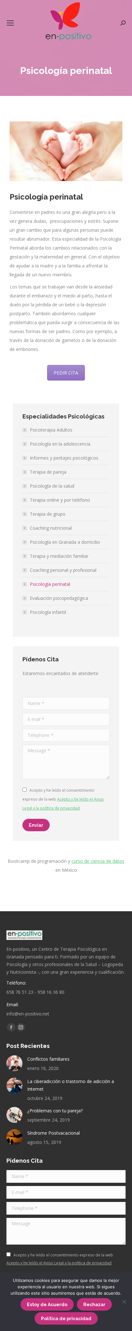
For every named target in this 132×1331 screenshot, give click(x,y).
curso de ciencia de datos (97, 861)
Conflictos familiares (48, 1059)
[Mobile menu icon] (10, 23)
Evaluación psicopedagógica (59, 598)
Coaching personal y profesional (63, 570)
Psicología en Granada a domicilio (65, 542)
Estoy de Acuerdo (47, 1304)
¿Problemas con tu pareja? (55, 1111)
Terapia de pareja (48, 472)
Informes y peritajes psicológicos (64, 458)
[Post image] (14, 1063)
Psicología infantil (48, 612)
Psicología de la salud (52, 486)
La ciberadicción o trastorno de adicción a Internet (70, 1085)
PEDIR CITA (66, 373)
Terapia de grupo (47, 514)
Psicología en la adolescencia (60, 444)
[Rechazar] (124, 1301)
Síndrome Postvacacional (53, 1133)
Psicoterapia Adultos (51, 430)
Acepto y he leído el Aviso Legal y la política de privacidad (58, 1263)
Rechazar (94, 1304)
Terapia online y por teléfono (60, 500)
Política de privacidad (66, 1318)
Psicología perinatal (50, 584)
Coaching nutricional (51, 528)
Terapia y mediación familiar (59, 556)
